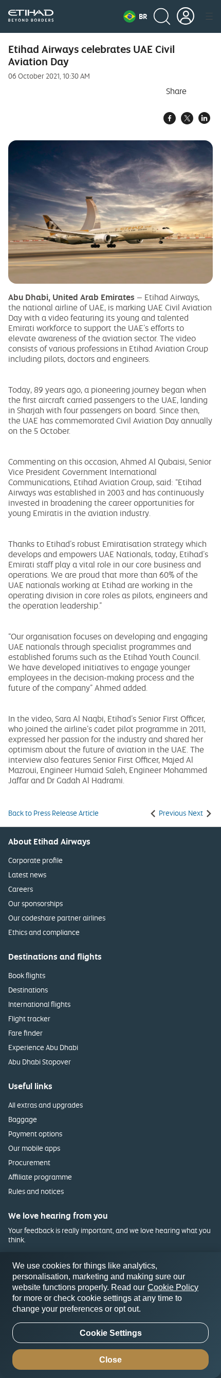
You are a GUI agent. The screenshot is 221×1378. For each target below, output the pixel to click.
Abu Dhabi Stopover (39, 1062)
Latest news (27, 874)
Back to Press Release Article (53, 813)
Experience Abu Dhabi (43, 1047)
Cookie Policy (173, 1287)
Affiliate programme (40, 1177)
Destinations (28, 990)
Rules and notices (36, 1191)
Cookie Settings (111, 1333)
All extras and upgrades (45, 1105)
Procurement (29, 1162)
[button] (135, 16)
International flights (39, 1004)
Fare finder (25, 1033)
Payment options (35, 1133)
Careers (20, 889)
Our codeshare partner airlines (56, 918)
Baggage (22, 1119)
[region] (110, 1315)
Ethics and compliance (44, 932)
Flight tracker (29, 1018)
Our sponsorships (35, 903)
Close (110, 1359)
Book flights (26, 975)
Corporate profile (35, 860)
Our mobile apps (34, 1148)
